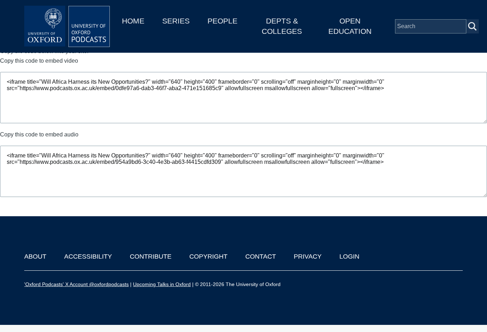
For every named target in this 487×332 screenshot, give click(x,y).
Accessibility (88, 256)
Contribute (150, 256)
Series (176, 21)
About (35, 256)
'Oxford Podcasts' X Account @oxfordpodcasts (76, 284)
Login (349, 256)
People (222, 21)
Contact (260, 256)
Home (133, 21)
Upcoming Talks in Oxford (162, 284)
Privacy (308, 256)
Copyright (208, 256)
